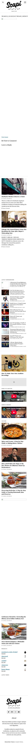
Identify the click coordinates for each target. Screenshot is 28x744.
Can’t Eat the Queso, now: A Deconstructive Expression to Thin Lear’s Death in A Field (17, 292)
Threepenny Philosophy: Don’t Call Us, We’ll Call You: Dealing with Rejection (17, 331)
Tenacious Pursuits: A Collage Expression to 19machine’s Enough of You (17, 298)
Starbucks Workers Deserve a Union (13, 196)
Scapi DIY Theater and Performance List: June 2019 (16, 336)
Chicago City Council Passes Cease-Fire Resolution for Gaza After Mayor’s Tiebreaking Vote (14, 231)
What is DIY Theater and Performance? (16, 317)
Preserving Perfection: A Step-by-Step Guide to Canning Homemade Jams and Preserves (14, 492)
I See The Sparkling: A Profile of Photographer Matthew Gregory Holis (18, 324)
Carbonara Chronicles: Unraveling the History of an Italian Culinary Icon (14, 617)
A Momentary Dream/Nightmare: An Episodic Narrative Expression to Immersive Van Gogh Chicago (18, 284)
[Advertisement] (14, 263)
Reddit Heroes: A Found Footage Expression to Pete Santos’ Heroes (18, 305)
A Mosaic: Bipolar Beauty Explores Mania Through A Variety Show (16, 344)
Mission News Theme (9, 741)
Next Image (5, 137)
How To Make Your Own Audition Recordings (12, 374)
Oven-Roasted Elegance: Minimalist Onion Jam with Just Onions (13, 642)
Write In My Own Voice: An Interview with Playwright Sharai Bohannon (18, 311)
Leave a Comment (6, 208)
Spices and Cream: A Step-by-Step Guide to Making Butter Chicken (12, 442)
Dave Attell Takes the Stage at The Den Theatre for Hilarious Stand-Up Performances (13, 465)
